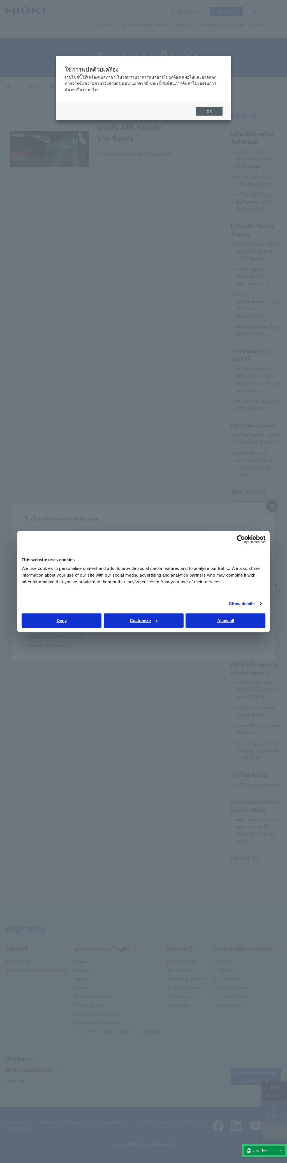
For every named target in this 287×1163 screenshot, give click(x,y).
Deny (62, 620)
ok (209, 111)
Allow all (225, 620)
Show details (241, 603)
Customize (140, 620)
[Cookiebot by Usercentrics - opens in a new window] (240, 539)
